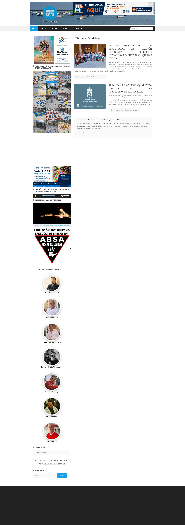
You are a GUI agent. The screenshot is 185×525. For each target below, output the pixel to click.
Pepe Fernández (52, 441)
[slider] (66, 196)
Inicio (34, 29)
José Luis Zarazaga (52, 392)
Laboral (95, 77)
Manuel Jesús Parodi (52, 293)
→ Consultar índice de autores (87, 133)
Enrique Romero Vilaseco (52, 342)
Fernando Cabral (52, 317)
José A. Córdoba (51, 417)
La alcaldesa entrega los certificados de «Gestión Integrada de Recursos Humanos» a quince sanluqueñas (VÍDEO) (130, 52)
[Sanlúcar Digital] (50, 13)
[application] (52, 196)
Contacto (78, 29)
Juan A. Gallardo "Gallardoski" (51, 367)
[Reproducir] (36, 196)
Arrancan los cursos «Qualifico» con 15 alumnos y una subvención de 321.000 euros (130, 88)
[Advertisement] (52, 150)
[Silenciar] (62, 196)
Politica (100, 77)
